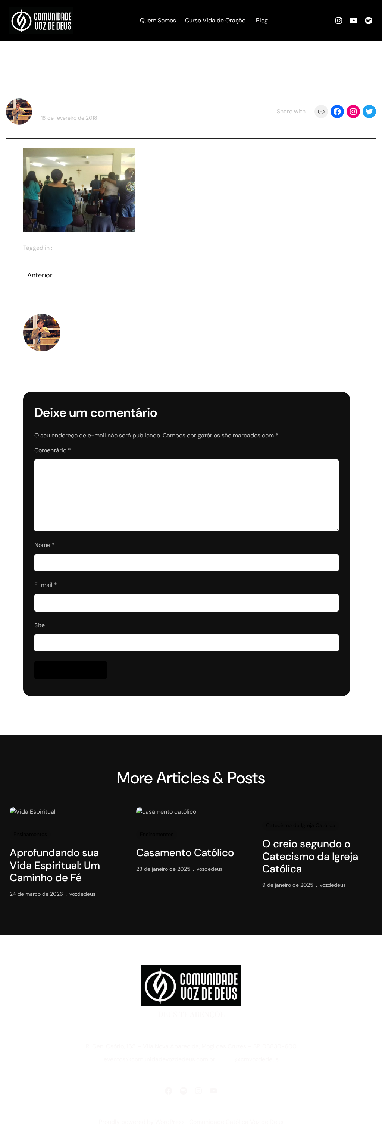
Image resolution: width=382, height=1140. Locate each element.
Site (39, 625)
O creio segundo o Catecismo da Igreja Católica (310, 856)
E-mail (45, 585)
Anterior (40, 275)
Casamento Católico (185, 853)
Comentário (52, 450)
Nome (44, 545)
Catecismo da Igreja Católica (300, 825)
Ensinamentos (30, 834)
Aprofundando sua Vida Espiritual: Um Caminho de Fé (55, 865)
